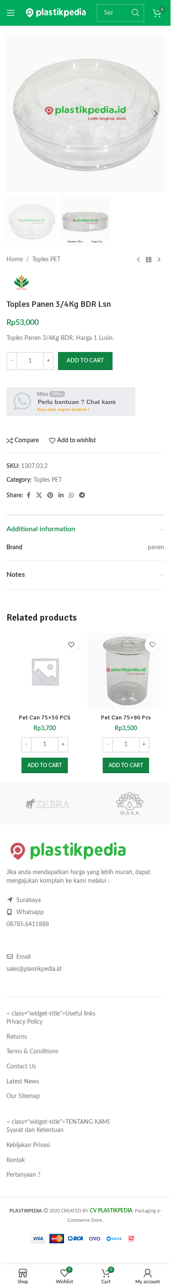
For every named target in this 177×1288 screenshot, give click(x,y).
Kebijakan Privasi (28, 1145)
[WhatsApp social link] (71, 496)
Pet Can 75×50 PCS (44, 717)
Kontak (15, 1160)
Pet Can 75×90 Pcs (126, 717)
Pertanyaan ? (23, 1175)
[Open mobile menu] (10, 12)
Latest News (22, 1082)
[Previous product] (138, 260)
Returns (16, 1037)
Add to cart (85, 361)
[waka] (129, 803)
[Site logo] (56, 13)
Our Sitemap (23, 1096)
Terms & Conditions (32, 1052)
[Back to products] (148, 260)
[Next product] (159, 260)
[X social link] (39, 496)
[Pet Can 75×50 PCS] (44, 671)
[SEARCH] (135, 13)
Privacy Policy (24, 1022)
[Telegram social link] (82, 496)
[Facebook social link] (28, 496)
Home (14, 260)
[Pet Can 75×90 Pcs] (126, 671)
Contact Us (21, 1067)
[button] (15, 113)
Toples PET (46, 260)
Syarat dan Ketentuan (35, 1130)
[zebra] (47, 803)
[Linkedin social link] (61, 496)
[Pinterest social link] (50, 496)
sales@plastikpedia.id (33, 969)
